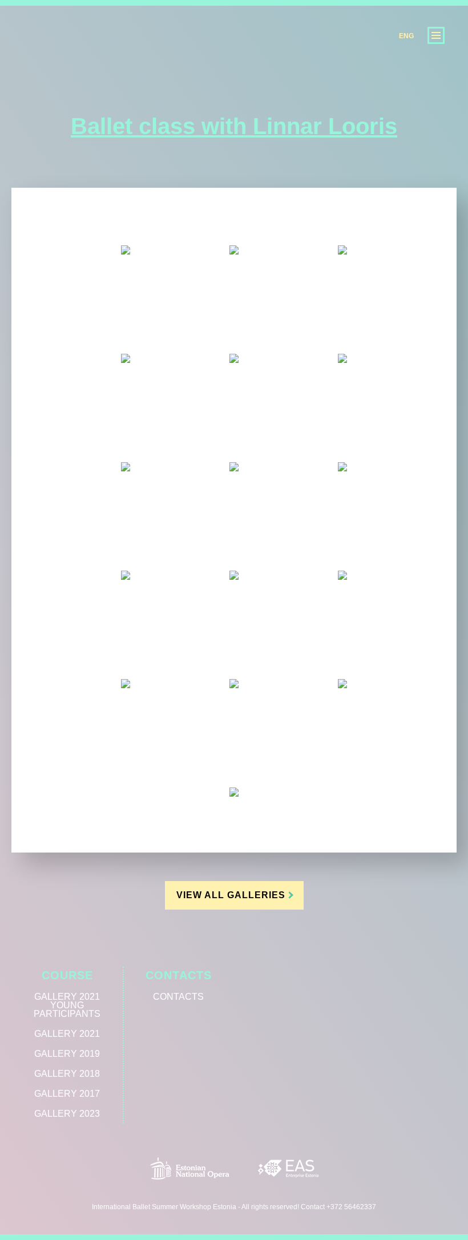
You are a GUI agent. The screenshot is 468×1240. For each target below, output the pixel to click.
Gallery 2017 (67, 1093)
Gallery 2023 (67, 1113)
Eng (406, 36)
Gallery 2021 (67, 1034)
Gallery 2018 (67, 1074)
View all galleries (230, 895)
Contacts (179, 975)
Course (67, 975)
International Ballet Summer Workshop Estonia (74, 58)
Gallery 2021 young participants (67, 1005)
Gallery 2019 (67, 1054)
